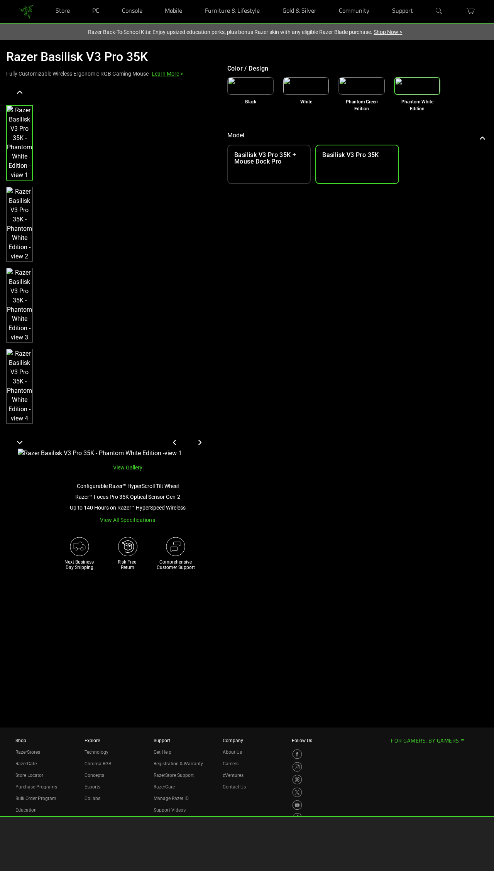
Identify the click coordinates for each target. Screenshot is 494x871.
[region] (110, 272)
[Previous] (19, 92)
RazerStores (27, 752)
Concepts (94, 775)
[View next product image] (199, 442)
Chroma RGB (98, 763)
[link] (26, 11)
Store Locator (29, 775)
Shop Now (388, 32)
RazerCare (164, 787)
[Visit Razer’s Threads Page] (297, 779)
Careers (231, 763)
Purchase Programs (36, 787)
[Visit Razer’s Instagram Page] (297, 766)
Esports (92, 787)
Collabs (92, 798)
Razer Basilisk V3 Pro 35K (77, 56)
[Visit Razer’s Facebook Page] (297, 754)
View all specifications (127, 520)
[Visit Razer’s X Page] (297, 792)
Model (235, 135)
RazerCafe (26, 763)
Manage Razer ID (171, 798)
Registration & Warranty (178, 763)
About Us (232, 752)
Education (26, 810)
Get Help (162, 752)
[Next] (19, 442)
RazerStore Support (174, 775)
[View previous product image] (175, 442)
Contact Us (234, 787)
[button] (19, 143)
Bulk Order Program (35, 798)
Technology (96, 752)
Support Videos (170, 810)
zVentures (233, 775)
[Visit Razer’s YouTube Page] (297, 805)
